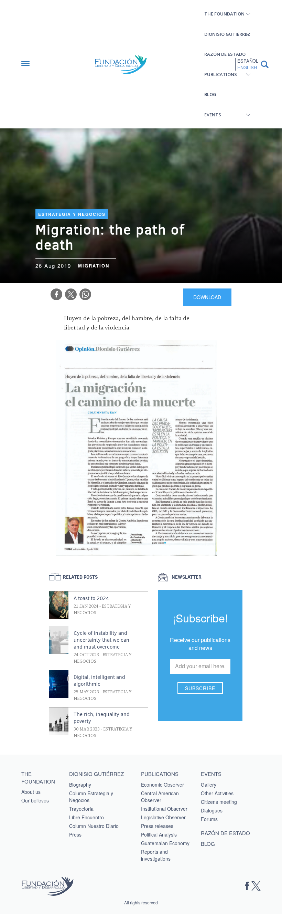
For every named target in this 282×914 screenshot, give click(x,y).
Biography (80, 784)
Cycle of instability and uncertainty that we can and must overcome (101, 640)
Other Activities (217, 793)
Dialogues (212, 810)
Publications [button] (220, 74)
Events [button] (212, 115)
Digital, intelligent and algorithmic (99, 680)
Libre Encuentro (86, 817)
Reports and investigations (156, 855)
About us (31, 791)
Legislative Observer (163, 817)
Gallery (208, 784)
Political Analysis (159, 834)
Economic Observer (162, 784)
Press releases (157, 825)
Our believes (35, 800)
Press (75, 834)
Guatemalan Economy (165, 843)
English (247, 67)
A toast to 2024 (91, 598)
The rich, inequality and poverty (102, 718)
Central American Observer (160, 796)
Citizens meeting (219, 801)
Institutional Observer (164, 808)
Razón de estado (225, 54)
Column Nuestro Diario (94, 825)
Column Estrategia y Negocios (91, 796)
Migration (93, 265)
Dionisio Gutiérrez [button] (227, 34)
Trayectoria (81, 808)
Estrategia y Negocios (72, 214)
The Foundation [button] (224, 14)
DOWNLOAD (207, 297)
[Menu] (28, 64)
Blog (210, 94)
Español (247, 61)
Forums (209, 819)
